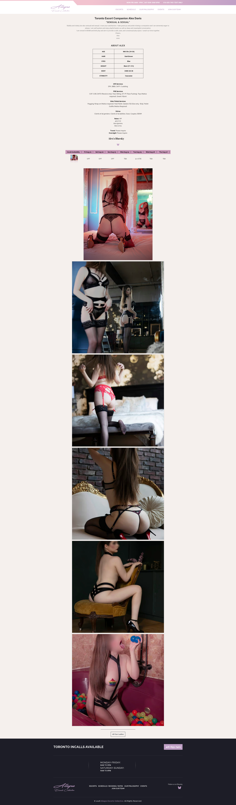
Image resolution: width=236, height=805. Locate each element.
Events (161, 9)
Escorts (119, 9)
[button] (81, 152)
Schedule (131, 9)
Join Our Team (174, 9)
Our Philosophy (146, 9)
